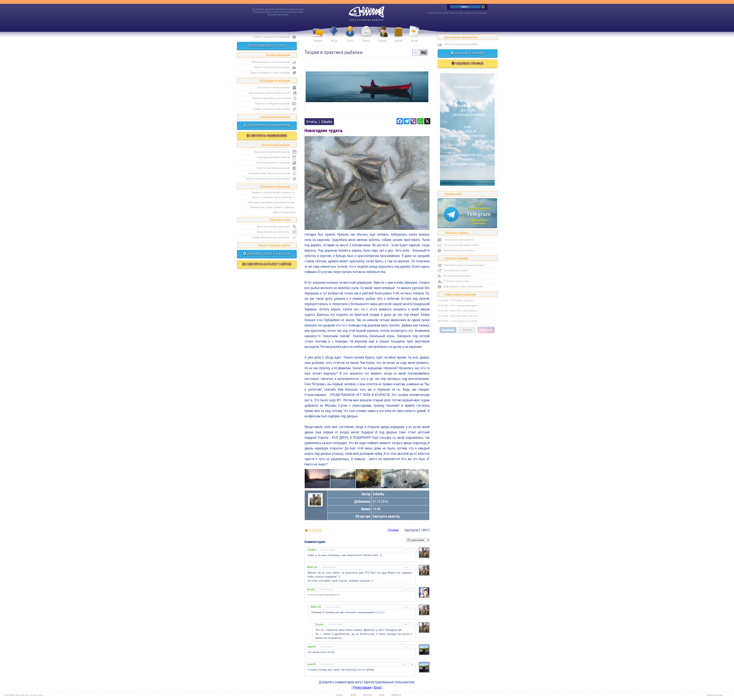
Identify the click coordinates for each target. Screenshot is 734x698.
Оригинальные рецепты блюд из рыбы (270, 93)
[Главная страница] (366, 12)
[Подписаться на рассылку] (448, 332)
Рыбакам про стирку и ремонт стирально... (273, 207)
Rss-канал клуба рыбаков (457, 276)
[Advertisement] (367, 86)
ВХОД (353, 695)
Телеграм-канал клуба (455, 270)
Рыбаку (382, 40)
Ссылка (393, 530)
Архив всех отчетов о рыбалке (274, 87)
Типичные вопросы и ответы (458, 250)
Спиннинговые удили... (468, 305)
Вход (334, 40)
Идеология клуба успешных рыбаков (463, 265)
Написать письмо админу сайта (460, 245)
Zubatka (326, 122)
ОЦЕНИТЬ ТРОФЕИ (469, 63)
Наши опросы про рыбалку (458, 239)
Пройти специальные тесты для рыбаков (268, 178)
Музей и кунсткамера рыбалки (273, 168)
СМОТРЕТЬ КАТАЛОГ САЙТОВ (268, 264)
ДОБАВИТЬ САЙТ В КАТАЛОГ (268, 253)
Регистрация (362, 687)
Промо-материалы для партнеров (271, 237)
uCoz (41, 695)
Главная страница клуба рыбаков (271, 37)
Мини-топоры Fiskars (284, 212)
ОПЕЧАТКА (367, 695)
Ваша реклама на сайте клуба (273, 232)
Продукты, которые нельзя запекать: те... (273, 192)
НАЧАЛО (339, 695)
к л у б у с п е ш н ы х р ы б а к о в (366, 20)
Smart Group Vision (715, 695)
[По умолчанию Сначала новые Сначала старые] (418, 540)
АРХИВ (381, 695)
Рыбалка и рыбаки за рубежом (273, 162)
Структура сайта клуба (456, 281)
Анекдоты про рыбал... (468, 321)
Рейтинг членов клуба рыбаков (461, 44)
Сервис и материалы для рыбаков (272, 109)
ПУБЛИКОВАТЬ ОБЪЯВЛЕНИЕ (268, 125)
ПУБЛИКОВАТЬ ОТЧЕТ (268, 45)
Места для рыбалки (467, 310)
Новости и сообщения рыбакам (272, 103)
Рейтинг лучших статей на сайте (272, 67)
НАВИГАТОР (395, 695)
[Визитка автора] (315, 504)
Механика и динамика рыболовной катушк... (272, 202)
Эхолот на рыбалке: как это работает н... (274, 197)
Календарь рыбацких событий (274, 157)
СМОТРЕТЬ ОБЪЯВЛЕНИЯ (268, 135)
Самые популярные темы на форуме (270, 72)
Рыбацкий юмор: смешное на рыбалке (269, 173)
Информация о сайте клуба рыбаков (463, 286)
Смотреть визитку (386, 516)
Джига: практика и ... (467, 300)
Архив (398, 40)
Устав (414, 40)
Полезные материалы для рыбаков (271, 98)
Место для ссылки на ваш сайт (274, 226)
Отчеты (311, 122)
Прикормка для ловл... (468, 316)
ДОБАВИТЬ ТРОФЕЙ (469, 53)
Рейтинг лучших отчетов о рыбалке (271, 62)
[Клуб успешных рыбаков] (486, 332)
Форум (318, 40)
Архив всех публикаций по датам (272, 152)
